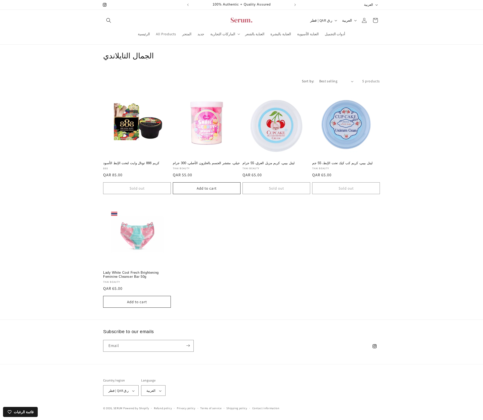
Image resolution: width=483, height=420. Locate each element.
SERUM (118, 408)
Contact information (265, 408)
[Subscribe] (187, 346)
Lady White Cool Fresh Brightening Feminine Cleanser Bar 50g (131, 275)
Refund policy (163, 408)
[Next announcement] (295, 5)
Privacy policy (186, 408)
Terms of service (210, 408)
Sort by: (308, 81)
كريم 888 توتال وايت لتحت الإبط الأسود (131, 163)
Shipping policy (236, 408)
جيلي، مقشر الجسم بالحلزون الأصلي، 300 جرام (206, 163)
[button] (108, 20)
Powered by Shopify (136, 408)
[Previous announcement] (187, 5)
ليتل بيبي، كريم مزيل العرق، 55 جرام (269, 163)
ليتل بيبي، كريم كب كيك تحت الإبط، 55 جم (342, 163)
